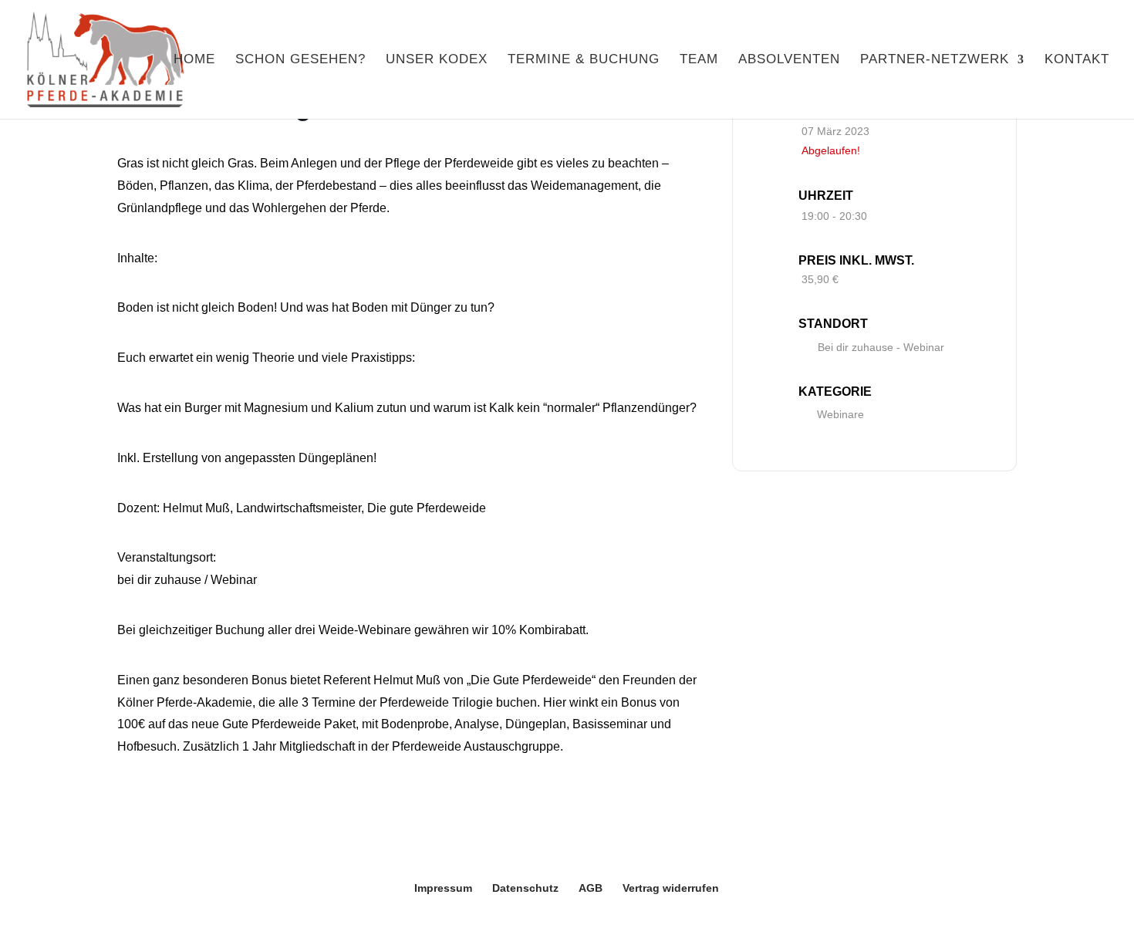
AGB (590, 888)
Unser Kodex (437, 60)
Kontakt (1077, 60)
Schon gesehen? (300, 60)
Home (194, 60)
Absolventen (789, 60)
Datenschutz (525, 888)
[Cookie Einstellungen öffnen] (33, 915)
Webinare (840, 414)
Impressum (443, 888)
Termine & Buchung (584, 60)
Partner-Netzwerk (934, 60)
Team (699, 60)
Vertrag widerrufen (671, 888)
